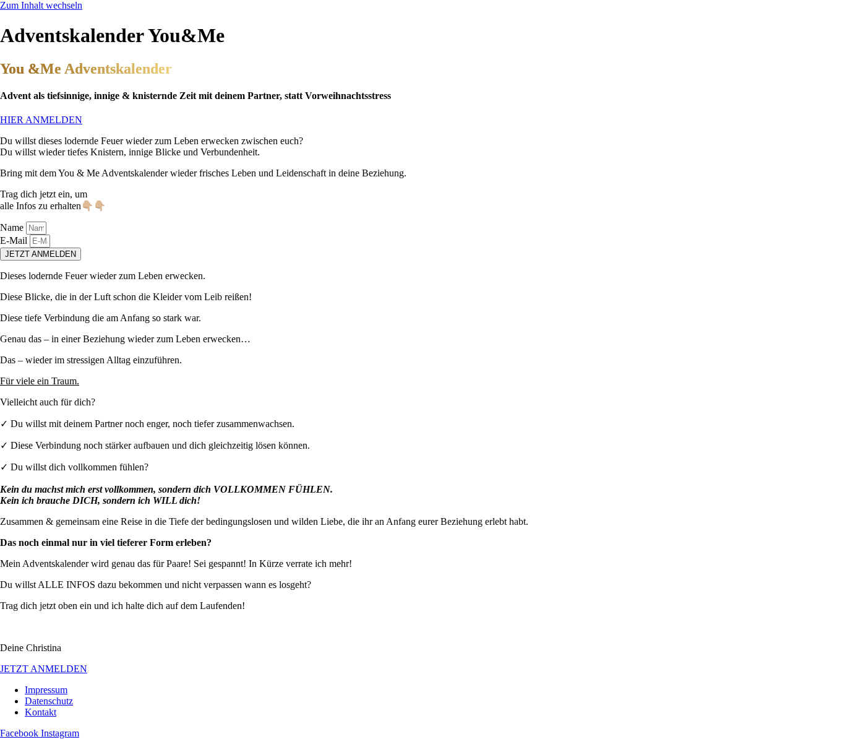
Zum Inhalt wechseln (41, 5)
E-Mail (15, 240)
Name (13, 227)
